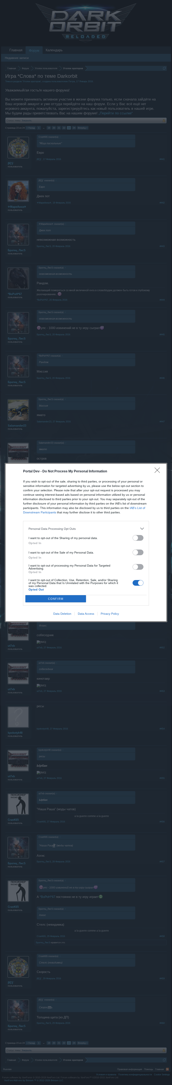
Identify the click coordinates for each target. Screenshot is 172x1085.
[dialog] (86, 542)
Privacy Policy (110, 613)
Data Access (86, 613)
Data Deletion (62, 613)
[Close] (159, 472)
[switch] (138, 538)
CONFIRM (56, 598)
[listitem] (86, 528)
